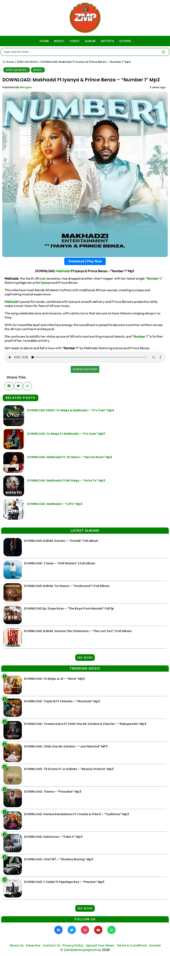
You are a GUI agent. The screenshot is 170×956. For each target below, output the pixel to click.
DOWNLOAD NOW (85, 369)
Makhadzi (63, 271)
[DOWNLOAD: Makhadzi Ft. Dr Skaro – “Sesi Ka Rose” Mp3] (13, 471)
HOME (44, 41)
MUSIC (59, 41)
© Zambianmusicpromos (80, 950)
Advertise (33, 945)
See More (85, 657)
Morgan (26, 87)
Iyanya (46, 282)
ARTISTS (107, 41)
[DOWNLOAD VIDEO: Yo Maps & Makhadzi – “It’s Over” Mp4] (13, 425)
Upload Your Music (100, 945)
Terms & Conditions (132, 945)
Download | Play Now (85, 261)
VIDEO (75, 41)
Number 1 (154, 278)
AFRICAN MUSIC (28, 62)
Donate (155, 945)
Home (9, 62)
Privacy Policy (73, 945)
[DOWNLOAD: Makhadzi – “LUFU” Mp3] (13, 518)
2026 (106, 950)
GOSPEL (125, 41)
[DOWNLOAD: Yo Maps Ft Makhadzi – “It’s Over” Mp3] (13, 448)
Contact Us (51, 945)
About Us (17, 945)
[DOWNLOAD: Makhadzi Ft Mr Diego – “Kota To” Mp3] (13, 495)
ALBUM (90, 41)
